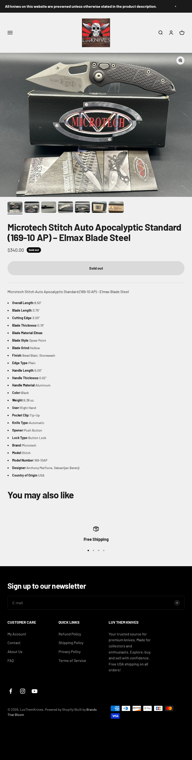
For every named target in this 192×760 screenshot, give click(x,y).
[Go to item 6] (99, 208)
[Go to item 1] (14, 208)
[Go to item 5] (82, 208)
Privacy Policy (70, 651)
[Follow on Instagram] (22, 691)
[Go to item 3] (48, 208)
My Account (16, 634)
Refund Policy (70, 634)
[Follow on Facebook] (10, 691)
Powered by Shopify (59, 709)
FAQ (10, 660)
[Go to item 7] (116, 208)
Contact (14, 642)
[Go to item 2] (31, 208)
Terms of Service (72, 660)
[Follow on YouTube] (34, 691)
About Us (14, 651)
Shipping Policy (71, 642)
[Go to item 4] (65, 208)
